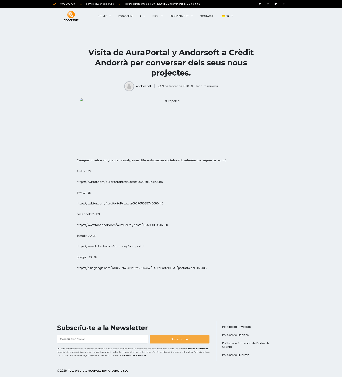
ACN (142, 16)
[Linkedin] (260, 4)
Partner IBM (125, 16)
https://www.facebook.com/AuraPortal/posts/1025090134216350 (122, 225)
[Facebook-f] (284, 4)
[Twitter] (276, 4)
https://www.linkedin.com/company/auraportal (110, 246)
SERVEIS (103, 16)
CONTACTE (207, 16)
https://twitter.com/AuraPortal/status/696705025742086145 (120, 203)
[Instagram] (268, 4)
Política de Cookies (235, 335)
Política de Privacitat (199, 348)
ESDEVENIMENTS (179, 16)
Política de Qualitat (235, 355)
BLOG (155, 16)
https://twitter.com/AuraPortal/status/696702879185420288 (120, 182)
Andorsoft (143, 86)
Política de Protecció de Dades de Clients (246, 345)
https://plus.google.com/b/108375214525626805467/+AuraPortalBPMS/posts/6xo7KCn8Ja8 (142, 268)
